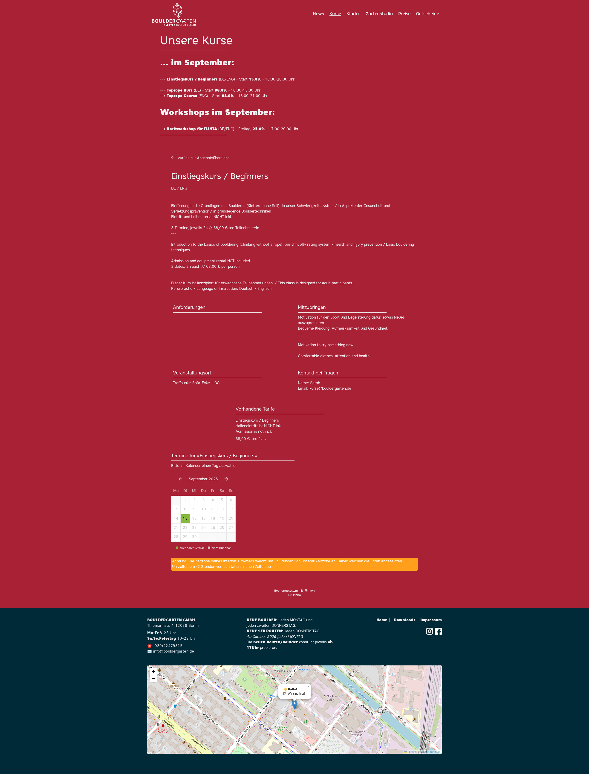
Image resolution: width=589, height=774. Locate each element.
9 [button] (194, 509)
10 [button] (203, 509)
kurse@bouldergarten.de (330, 389)
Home (383, 620)
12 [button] (222, 509)
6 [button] (231, 500)
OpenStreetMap (431, 752)
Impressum (431, 620)
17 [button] (203, 519)
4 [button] (213, 500)
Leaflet (411, 752)
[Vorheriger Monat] (180, 479)
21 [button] (176, 528)
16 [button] (194, 519)
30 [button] (194, 537)
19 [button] (222, 519)
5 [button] (222, 500)
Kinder (353, 14)
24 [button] (203, 528)
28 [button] (176, 537)
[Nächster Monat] (226, 479)
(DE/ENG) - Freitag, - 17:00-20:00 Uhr (232, 129)
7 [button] (176, 509)
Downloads (406, 620)
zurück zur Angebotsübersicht (203, 158)
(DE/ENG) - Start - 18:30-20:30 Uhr (230, 79)
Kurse (335, 14)
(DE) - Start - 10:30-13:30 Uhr (213, 90)
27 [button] (231, 528)
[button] (175, 500)
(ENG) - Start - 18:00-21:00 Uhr (217, 96)
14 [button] (176, 519)
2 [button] (194, 500)
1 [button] (185, 500)
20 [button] (231, 519)
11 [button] (213, 509)
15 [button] (185, 519)
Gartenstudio (379, 14)
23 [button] (194, 528)
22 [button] (185, 528)
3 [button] (203, 500)
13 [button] (231, 509)
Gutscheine (427, 14)
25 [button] (213, 528)
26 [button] (222, 528)
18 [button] (213, 519)
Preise (404, 14)
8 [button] (185, 509)
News (318, 14)
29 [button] (185, 537)
